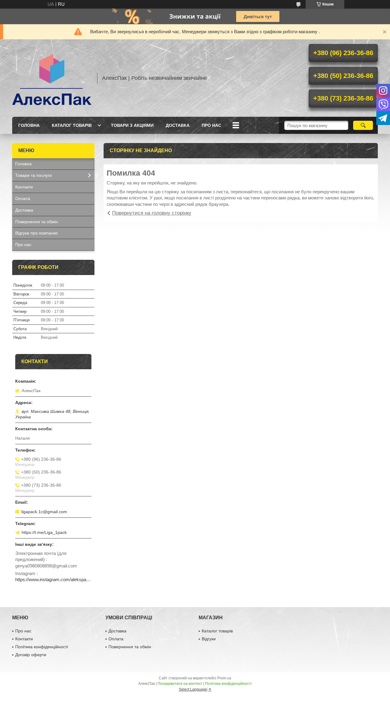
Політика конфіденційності (41, 646)
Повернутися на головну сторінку (151, 213)
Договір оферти (30, 654)
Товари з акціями (132, 125)
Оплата (22, 198)
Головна (29, 125)
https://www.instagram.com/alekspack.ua (53, 579)
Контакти (24, 186)
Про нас (211, 125)
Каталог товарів (72, 125)
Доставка (178, 125)
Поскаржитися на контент (180, 683)
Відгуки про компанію (36, 233)
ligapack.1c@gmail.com (44, 511)
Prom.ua (224, 678)
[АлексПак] (51, 78)
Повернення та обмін (36, 221)
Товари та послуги (33, 175)
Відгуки (209, 638)
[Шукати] (363, 125)
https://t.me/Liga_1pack (44, 532)
